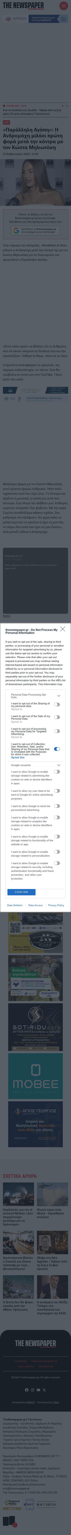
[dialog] (35, 767)
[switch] (57, 704)
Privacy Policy (56, 905)
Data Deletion (15, 905)
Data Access (35, 905)
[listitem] (35, 695)
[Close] (63, 630)
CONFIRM (21, 892)
